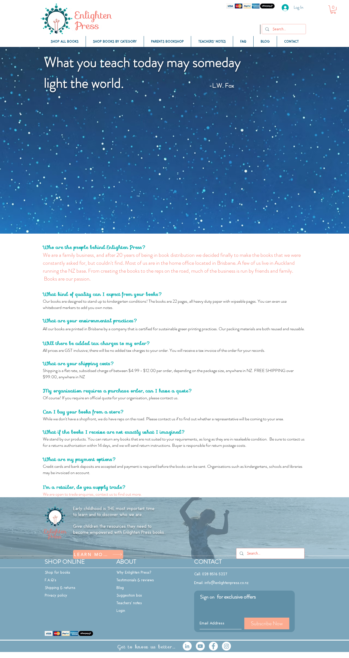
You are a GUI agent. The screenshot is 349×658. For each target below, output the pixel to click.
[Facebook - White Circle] (213, 646)
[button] (333, 9)
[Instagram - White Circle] (226, 646)
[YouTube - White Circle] (200, 646)
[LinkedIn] (187, 646)
